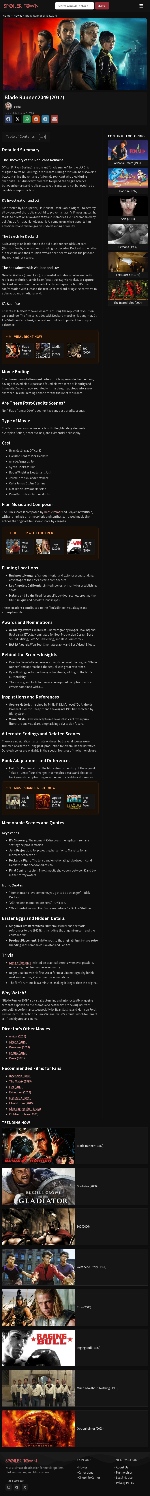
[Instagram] (8, 1487)
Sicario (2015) (18, 1042)
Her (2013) (16, 1087)
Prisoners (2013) (19, 1047)
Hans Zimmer (52, 512)
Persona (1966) (128, 247)
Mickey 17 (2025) (20, 1098)
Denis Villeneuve (20, 963)
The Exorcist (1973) (128, 275)
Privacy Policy (125, 1483)
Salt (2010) (128, 219)
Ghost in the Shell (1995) (25, 1109)
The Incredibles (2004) (128, 303)
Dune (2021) (17, 1058)
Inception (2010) (20, 1076)
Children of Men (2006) (23, 1114)
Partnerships (124, 1472)
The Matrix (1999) (20, 1081)
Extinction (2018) (20, 1092)
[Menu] (141, 6)
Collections (85, 1472)
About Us (122, 1467)
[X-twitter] (25, 1487)
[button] (8, 119)
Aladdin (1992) (128, 191)
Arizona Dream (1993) (128, 163)
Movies (18, 15)
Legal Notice (124, 1478)
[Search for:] (75, 6)
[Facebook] (17, 1487)
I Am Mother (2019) (21, 1103)
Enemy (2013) (18, 1053)
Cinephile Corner (89, 1478)
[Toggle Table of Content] (40, 137)
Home (6, 15)
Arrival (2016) (17, 1036)
